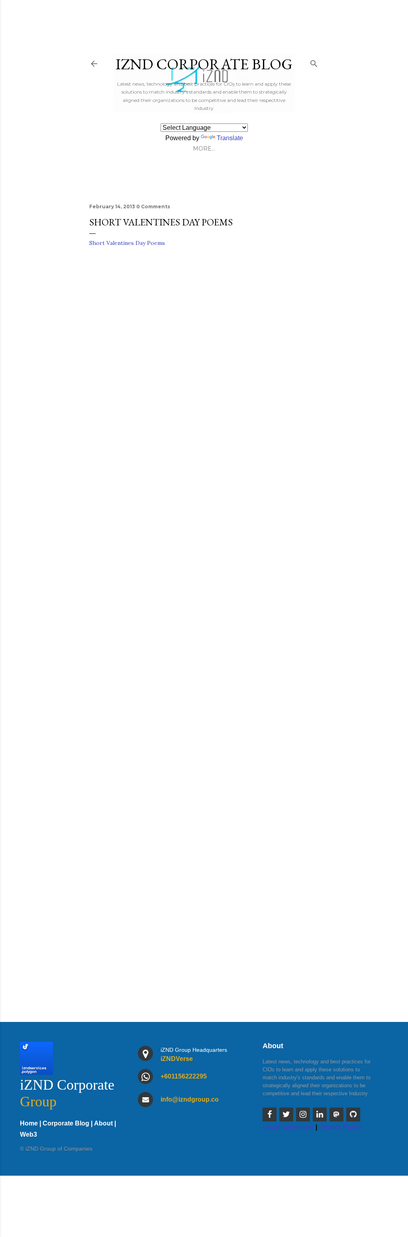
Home (29, 1123)
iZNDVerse (177, 1058)
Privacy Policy (340, 1126)
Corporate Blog (66, 1123)
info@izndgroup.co (190, 1099)
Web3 (28, 1134)
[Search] (314, 62)
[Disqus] (204, 367)
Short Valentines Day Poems (127, 243)
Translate (230, 138)
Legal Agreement (288, 1126)
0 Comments (153, 206)
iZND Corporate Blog (204, 64)
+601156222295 (184, 1076)
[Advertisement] (204, 752)
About (103, 1123)
